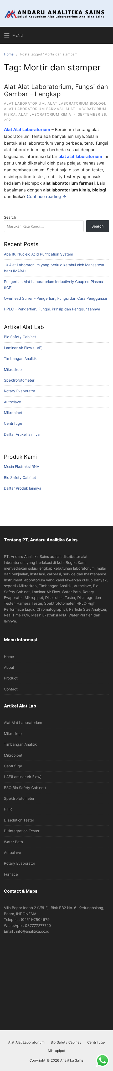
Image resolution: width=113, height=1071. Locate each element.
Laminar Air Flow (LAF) (23, 347)
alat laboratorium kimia (44, 114)
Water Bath (13, 842)
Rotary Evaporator (19, 391)
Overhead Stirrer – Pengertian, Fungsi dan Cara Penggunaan (56, 298)
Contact (11, 689)
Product (11, 678)
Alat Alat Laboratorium (23, 722)
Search (10, 217)
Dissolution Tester (19, 820)
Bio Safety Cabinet (20, 337)
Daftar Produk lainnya (22, 488)
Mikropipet (13, 412)
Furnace (11, 874)
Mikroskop (13, 369)
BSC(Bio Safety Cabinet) (25, 787)
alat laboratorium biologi (76, 103)
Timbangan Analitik (20, 358)
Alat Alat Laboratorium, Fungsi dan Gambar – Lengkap (56, 90)
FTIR (8, 809)
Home (9, 54)
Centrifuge (13, 423)
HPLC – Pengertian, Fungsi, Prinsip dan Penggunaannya (52, 309)
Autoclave (12, 402)
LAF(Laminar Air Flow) (23, 776)
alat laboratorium (24, 103)
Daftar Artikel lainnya (22, 434)
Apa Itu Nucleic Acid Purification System (38, 254)
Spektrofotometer (19, 380)
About (9, 667)
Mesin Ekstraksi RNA (21, 466)
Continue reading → (46, 196)
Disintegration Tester (21, 831)
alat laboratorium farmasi (33, 109)
